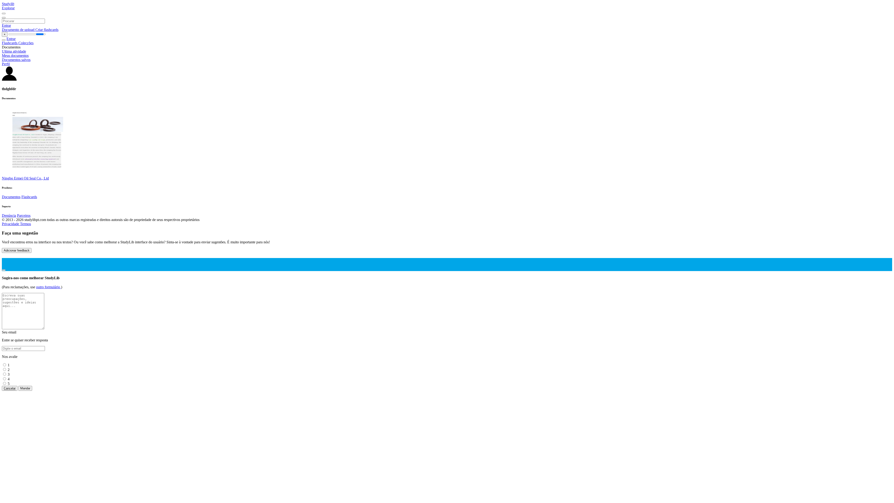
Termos (25, 224)
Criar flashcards (46, 30)
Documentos (11, 197)
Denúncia (9, 216)
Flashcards (10, 43)
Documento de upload (18, 30)
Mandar (25, 388)
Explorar (8, 8)
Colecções (26, 43)
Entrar (6, 25)
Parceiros (23, 216)
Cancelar (10, 388)
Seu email (9, 332)
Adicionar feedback (17, 250)
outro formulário (48, 287)
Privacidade (11, 224)
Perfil (6, 64)
